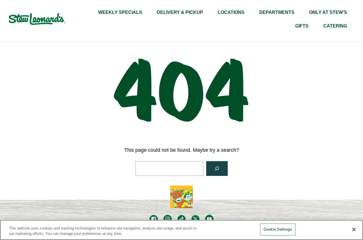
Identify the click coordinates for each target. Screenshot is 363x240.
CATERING (335, 26)
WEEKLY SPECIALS (120, 12)
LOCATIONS (231, 12)
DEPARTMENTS (276, 12)
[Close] (354, 229)
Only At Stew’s (328, 12)
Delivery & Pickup (180, 12)
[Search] (217, 168)
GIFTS (302, 26)
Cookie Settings (277, 229)
